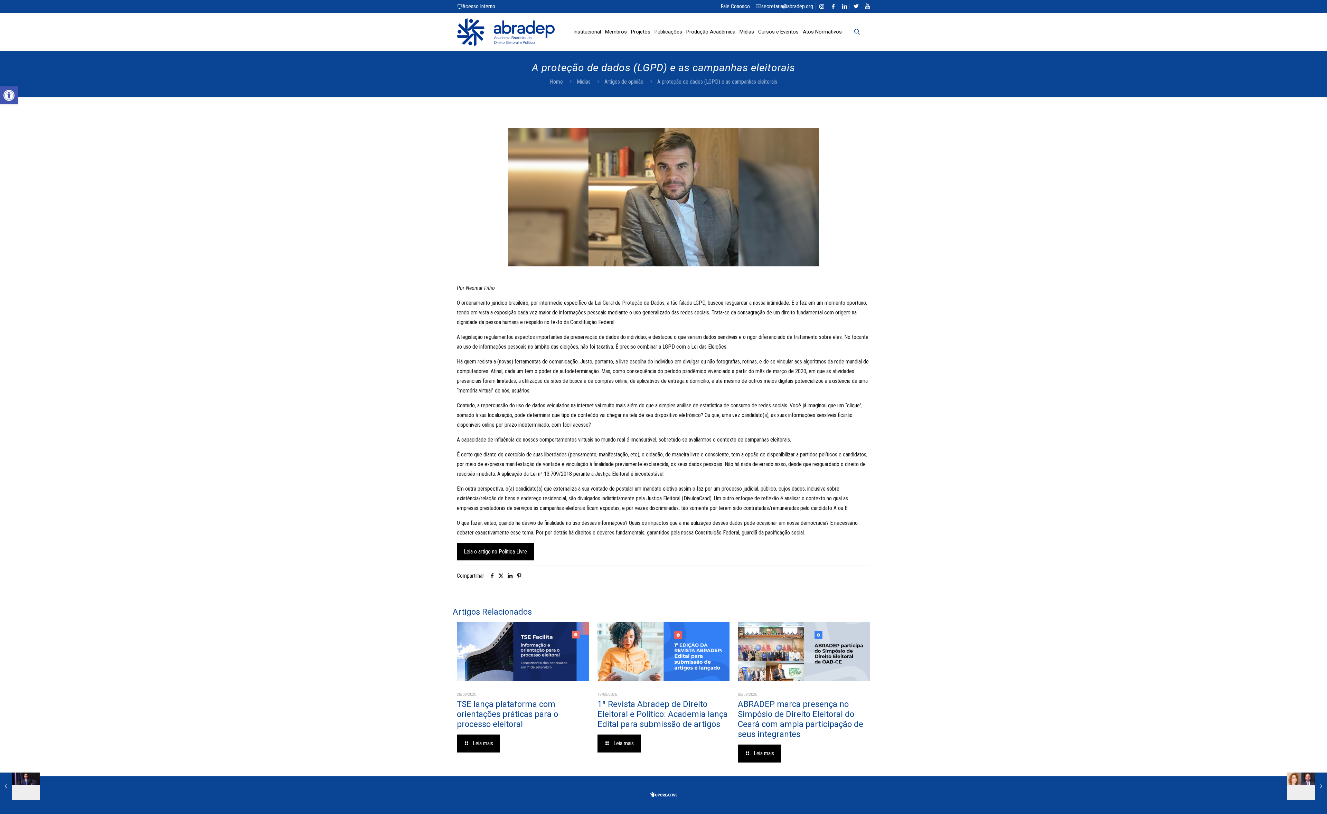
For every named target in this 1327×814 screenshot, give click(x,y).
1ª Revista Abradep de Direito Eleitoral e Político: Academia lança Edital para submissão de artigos (662, 714)
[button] (9, 95)
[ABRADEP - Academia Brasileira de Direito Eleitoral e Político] (506, 32)
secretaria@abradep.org (787, 6)
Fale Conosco (735, 6)
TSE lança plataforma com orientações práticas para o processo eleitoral (507, 714)
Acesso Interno (478, 6)
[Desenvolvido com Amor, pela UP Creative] (663, 795)
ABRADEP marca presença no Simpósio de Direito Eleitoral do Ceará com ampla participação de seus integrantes (800, 719)
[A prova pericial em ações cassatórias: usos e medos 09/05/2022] (20, 786)
